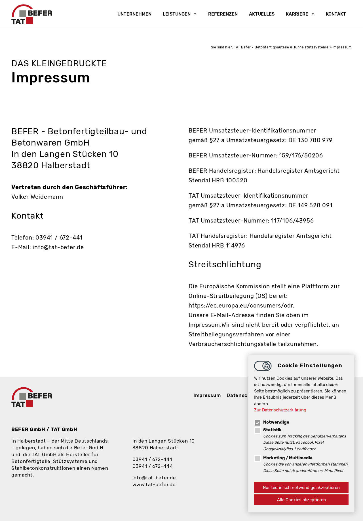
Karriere (297, 14)
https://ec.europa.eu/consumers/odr (241, 305)
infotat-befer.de (154, 478)
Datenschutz (243, 395)
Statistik (272, 429)
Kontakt (336, 14)
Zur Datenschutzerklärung (280, 410)
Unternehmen (134, 14)
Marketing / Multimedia (288, 457)
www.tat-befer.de (154, 484)
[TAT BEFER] (31, 14)
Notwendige (276, 422)
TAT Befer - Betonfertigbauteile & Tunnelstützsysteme (281, 47)
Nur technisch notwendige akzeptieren (301, 487)
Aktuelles (262, 14)
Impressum (207, 395)
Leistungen (177, 14)
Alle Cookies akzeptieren (301, 499)
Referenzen (223, 14)
